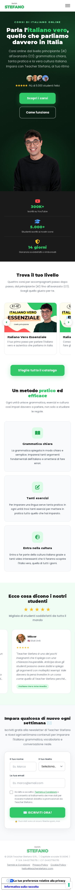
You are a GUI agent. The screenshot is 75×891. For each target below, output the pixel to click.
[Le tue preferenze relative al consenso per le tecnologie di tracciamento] (69, 885)
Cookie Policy (58, 864)
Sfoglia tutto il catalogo (37, 370)
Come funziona (37, 112)
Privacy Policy (40, 864)
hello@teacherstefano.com (37, 868)
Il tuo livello (45, 759)
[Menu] (68, 5)
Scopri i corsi (37, 98)
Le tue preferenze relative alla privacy (39, 880)
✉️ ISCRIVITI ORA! (37, 812)
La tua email (17, 775)
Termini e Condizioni (46, 792)
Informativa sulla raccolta (21, 886)
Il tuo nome (16, 759)
